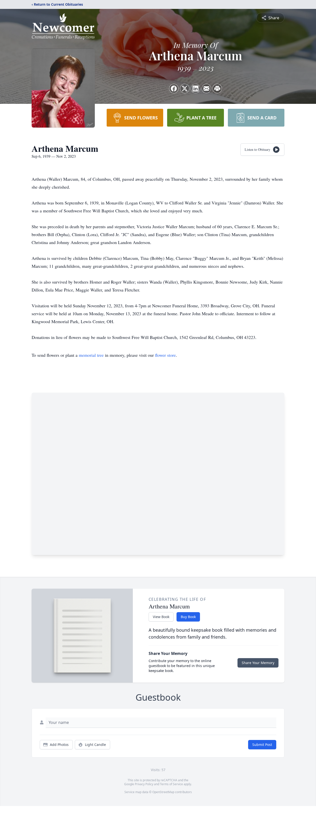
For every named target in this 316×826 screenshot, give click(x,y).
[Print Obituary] (217, 88)
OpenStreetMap (163, 792)
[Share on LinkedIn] (195, 88)
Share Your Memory (258, 662)
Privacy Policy (144, 784)
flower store (165, 355)
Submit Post (262, 744)
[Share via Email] (206, 88)
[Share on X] (184, 88)
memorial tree (91, 355)
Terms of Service (171, 784)
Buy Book (188, 616)
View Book (161, 616)
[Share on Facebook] (173, 88)
